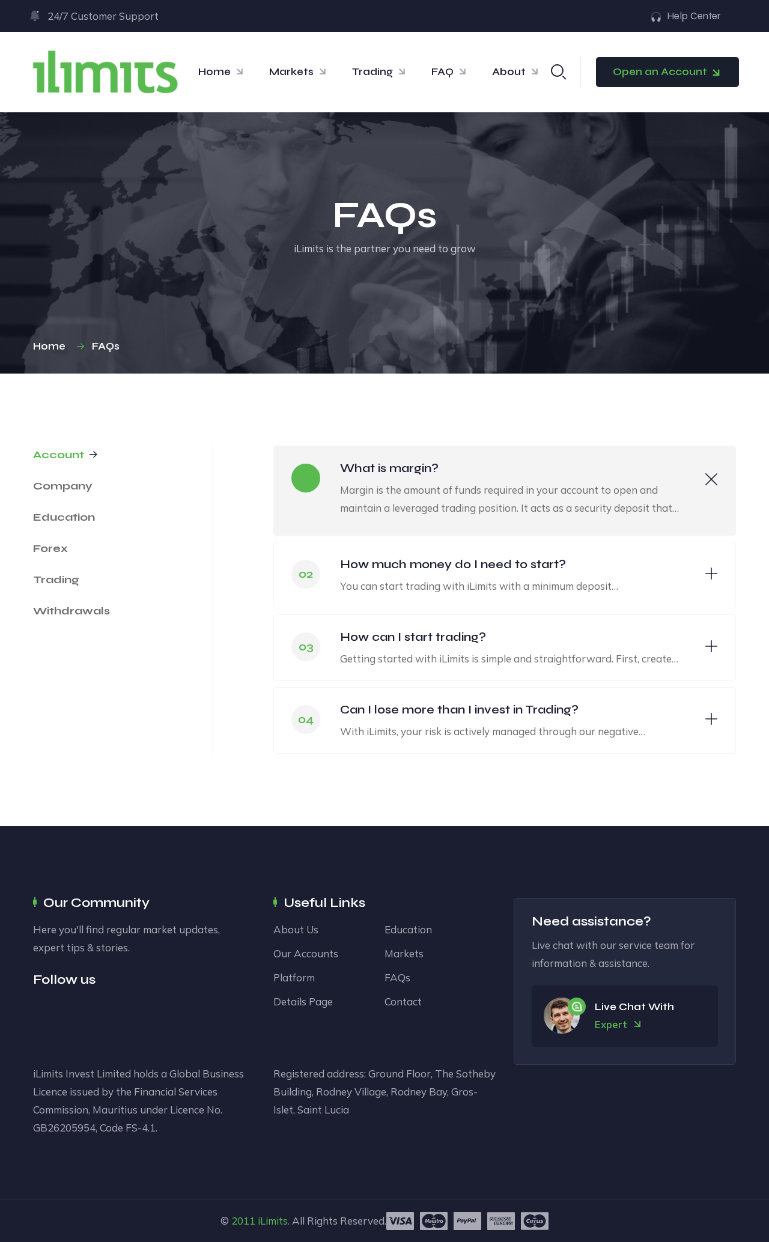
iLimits (273, 1220)
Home (214, 71)
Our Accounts (305, 953)
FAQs (397, 977)
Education (408, 929)
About (509, 71)
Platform (294, 977)
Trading (372, 71)
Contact (403, 1001)
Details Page (303, 1001)
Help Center (694, 16)
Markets (291, 71)
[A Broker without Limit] (105, 71)
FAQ (442, 71)
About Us (295, 929)
